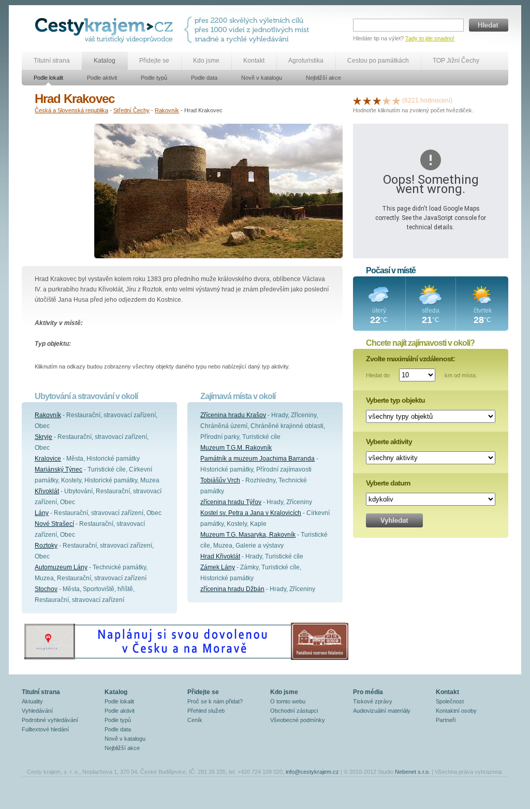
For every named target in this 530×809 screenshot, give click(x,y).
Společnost (450, 701)
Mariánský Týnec (58, 469)
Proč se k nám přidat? (215, 701)
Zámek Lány (217, 567)
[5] (396, 100)
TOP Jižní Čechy (456, 60)
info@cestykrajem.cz (312, 772)
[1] (357, 100)
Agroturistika (305, 60)
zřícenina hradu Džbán (232, 589)
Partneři (445, 720)
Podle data (204, 78)
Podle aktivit (102, 78)
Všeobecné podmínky (297, 720)
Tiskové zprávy (372, 701)
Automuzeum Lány (61, 567)
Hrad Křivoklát (220, 556)
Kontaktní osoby (456, 711)
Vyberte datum (388, 483)
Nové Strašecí (54, 523)
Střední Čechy (131, 110)
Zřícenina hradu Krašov (233, 415)
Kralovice (48, 458)
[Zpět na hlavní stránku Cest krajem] (106, 30)
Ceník (194, 720)
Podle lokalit (48, 78)
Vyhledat (394, 520)
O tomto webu (287, 701)
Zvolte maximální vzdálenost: (410, 359)
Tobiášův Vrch (220, 480)
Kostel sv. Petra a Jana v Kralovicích (250, 513)
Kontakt (253, 60)
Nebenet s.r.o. (412, 772)
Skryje (43, 436)
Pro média (368, 692)
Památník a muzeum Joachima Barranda (257, 458)
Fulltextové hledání (45, 729)
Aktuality (32, 701)
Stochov (46, 589)
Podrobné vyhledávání (50, 720)
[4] (386, 100)
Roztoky (46, 545)
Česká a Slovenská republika (71, 110)
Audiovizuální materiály (381, 711)
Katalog (104, 60)
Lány (42, 513)
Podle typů (154, 78)
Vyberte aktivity (389, 441)
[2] (367, 100)
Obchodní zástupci (294, 711)
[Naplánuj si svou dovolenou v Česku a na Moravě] (186, 659)
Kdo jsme (206, 60)
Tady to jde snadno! (429, 38)
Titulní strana (52, 60)
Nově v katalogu (261, 78)
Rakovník (167, 110)
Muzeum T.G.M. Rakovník (236, 447)
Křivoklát (47, 491)
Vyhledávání (37, 711)
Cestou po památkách (378, 60)
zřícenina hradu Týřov (230, 502)
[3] (377, 100)
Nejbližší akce (323, 78)
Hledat (488, 25)
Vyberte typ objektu (395, 400)
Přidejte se (154, 60)
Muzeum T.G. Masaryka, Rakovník (248, 534)
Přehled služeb (206, 711)
